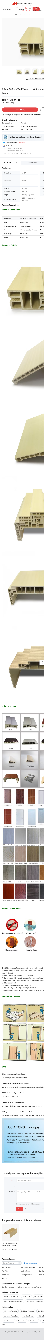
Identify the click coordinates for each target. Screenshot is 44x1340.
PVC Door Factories (27, 1311)
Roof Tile (5, 1271)
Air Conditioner (6, 1267)
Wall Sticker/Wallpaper (28, 1267)
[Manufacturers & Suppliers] (22, 4)
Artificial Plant (25, 1271)
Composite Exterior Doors (35, 1301)
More (4, 1325)
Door (25, 15)
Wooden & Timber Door (11, 1296)
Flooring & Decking (26, 1275)
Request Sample (35, 114)
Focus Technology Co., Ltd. (25, 1332)
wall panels (5, 1275)
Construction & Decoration (15, 15)
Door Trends (34, 1321)
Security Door (38, 1296)
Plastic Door (26, 1296)
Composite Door (33, 15)
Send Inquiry (20, 110)
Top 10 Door (22, 1321)
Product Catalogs (31, 1263)
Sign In (5, 153)
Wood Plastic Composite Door (13, 1301)
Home (3, 15)
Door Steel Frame (28, 1316)
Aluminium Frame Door (11, 1316)
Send (19, 1209)
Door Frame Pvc (9, 1321)
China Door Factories (10, 1311)
